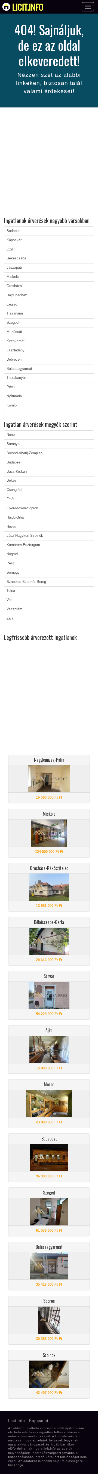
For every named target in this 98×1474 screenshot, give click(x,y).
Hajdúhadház (17, 295)
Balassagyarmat (19, 369)
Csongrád (14, 490)
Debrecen (14, 359)
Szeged (13, 323)
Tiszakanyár (16, 378)
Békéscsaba (16, 258)
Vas (10, 600)
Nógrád (12, 554)
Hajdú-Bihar (16, 517)
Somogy (13, 572)
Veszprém (14, 609)
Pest (10, 563)
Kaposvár (14, 240)
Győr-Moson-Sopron (22, 508)
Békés (12, 480)
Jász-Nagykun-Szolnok (25, 536)
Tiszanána (15, 313)
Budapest (14, 231)
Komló (12, 405)
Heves (12, 527)
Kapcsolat (38, 1420)
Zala (10, 618)
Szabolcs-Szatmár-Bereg (26, 582)
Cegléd (12, 304)
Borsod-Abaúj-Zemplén (24, 453)
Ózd (10, 249)
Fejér (10, 499)
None (11, 435)
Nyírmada (14, 396)
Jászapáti (14, 267)
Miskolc (13, 277)
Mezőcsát (14, 332)
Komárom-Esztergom (23, 545)
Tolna (11, 591)
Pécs (11, 387)
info (28, 7)
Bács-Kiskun (17, 472)
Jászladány (15, 350)
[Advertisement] (49, 163)
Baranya (13, 444)
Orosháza (14, 286)
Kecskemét (15, 341)
